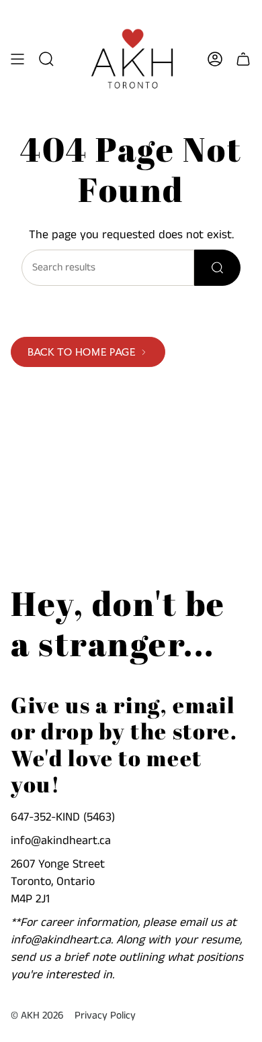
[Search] (217, 268)
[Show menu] (17, 59)
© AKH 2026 (37, 1015)
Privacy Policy (105, 1015)
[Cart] (243, 59)
